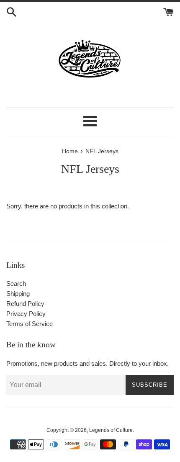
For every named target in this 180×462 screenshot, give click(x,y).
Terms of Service (29, 323)
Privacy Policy (26, 313)
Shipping (18, 293)
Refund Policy (25, 303)
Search (16, 283)
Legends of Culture (111, 430)
